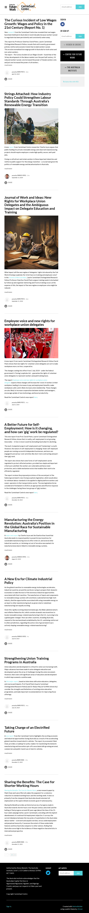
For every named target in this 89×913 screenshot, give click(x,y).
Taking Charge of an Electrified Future (26, 729)
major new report (12, 535)
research (11, 32)
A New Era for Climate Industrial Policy (28, 580)
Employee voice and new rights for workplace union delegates (29, 322)
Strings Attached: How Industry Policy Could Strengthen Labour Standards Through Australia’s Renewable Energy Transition (27, 99)
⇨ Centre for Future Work (72, 56)
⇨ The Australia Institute (72, 69)
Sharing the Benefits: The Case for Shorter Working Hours (29, 783)
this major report (12, 681)
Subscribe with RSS (72, 82)
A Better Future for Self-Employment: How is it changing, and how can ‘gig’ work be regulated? (31, 428)
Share (10, 79)
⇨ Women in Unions (72, 44)
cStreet (80, 909)
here (35, 397)
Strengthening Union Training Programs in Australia (26, 660)
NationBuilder (77, 906)
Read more (8, 65)
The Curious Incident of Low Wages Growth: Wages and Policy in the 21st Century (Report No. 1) (30, 23)
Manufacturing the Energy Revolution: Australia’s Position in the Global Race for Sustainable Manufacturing (29, 525)
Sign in (8, 906)
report (11, 147)
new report (10, 736)
